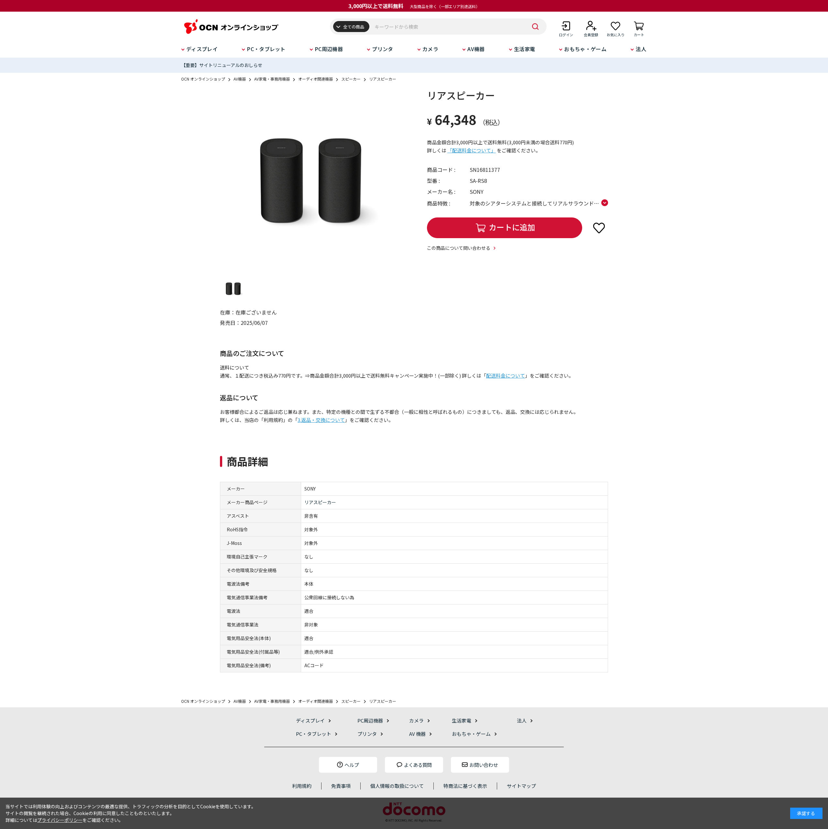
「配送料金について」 (471, 150)
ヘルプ (351, 764)
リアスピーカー (320, 502)
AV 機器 (417, 733)
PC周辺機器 (329, 49)
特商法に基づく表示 (465, 785)
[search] (535, 26)
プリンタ (382, 49)
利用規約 (301, 785)
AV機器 (476, 49)
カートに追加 (512, 227)
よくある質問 (418, 764)
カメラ (430, 49)
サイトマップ (521, 785)
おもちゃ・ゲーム (585, 49)
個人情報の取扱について (397, 785)
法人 (641, 49)
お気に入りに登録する (599, 227)
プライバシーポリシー (59, 820)
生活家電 (524, 49)
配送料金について (505, 375)
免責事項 (341, 785)
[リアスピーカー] (310, 179)
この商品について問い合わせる (458, 248)
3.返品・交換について (321, 419)
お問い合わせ (483, 764)
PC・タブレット (266, 49)
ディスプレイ (202, 49)
